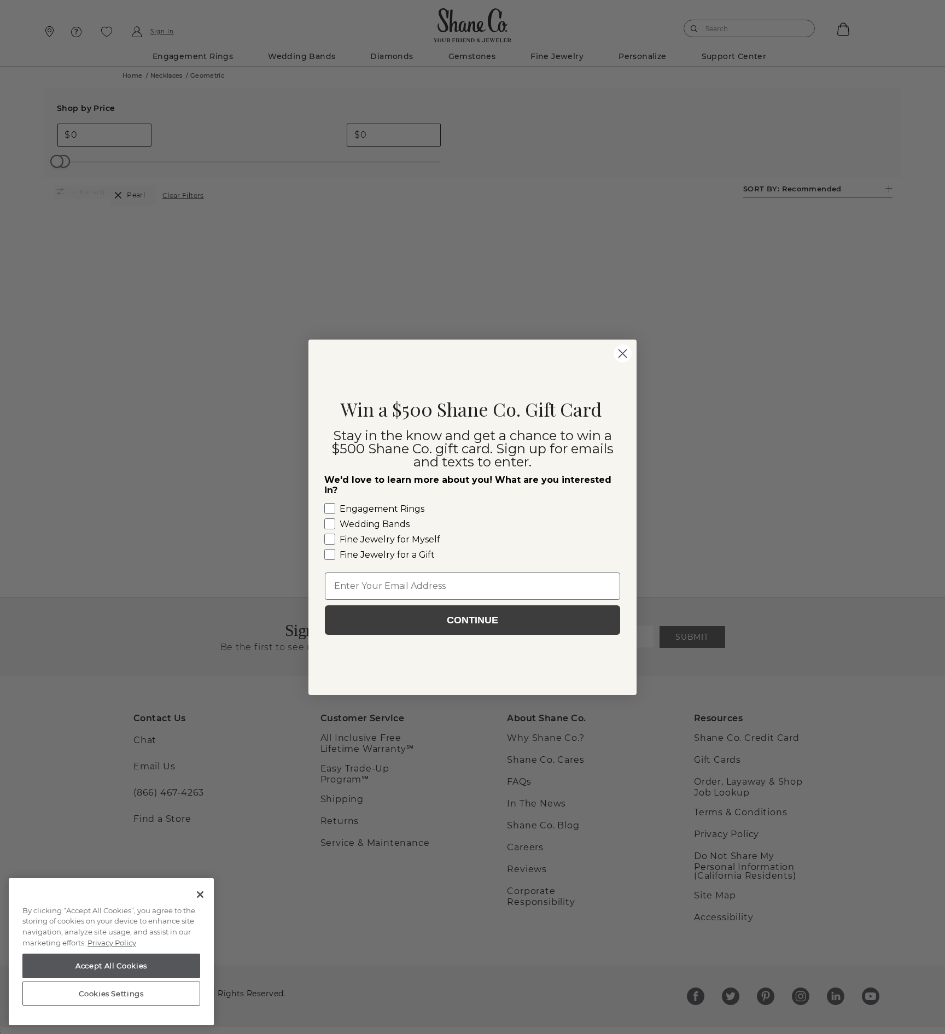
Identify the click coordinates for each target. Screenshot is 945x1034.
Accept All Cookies (111, 965)
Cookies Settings (111, 993)
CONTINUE (472, 620)
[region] (111, 952)
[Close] (200, 895)
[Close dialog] (622, 353)
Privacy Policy (112, 942)
